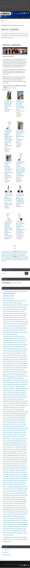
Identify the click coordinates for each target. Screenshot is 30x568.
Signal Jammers (10, 37)
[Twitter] (22, 13)
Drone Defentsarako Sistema (16, 252)
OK (26, 273)
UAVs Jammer (3, 260)
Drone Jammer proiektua (6, 254)
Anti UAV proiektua (20, 251)
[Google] (24, 13)
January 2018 (6, 550)
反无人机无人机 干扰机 (8, 298)
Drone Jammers (14, 254)
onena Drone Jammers (17, 256)
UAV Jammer (25, 259)
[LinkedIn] (28, 13)
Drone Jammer (25, 33)
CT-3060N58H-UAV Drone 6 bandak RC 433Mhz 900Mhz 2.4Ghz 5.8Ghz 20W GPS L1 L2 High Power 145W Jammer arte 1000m (8, 137)
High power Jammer (5, 35)
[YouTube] (26, 13)
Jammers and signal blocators (8, 564)
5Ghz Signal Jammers (14, 33)
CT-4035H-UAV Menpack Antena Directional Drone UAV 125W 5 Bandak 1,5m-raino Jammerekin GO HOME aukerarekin (8, 168)
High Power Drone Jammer (15, 255)
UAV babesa (15, 259)
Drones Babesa (20, 254)
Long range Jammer (12, 35)
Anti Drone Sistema (12, 251)
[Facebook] (20, 13)
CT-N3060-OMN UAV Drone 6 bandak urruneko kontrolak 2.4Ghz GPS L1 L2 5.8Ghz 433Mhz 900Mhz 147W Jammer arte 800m (20, 168)
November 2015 (6, 554)
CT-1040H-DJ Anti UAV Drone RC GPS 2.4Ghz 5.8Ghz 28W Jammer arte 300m (8, 104)
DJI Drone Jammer (7, 252)
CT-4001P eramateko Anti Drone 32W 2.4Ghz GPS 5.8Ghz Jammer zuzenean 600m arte (20, 104)
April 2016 (5, 552)
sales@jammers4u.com (11, 85)
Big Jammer (20, 33)
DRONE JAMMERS (10, 29)
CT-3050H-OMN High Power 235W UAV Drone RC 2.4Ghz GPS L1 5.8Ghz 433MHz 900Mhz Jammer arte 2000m (8, 228)
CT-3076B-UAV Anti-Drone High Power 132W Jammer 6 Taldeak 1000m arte (20, 134)
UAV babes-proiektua (8, 259)
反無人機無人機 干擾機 (8, 295)
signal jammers (4, 37)
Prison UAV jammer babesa (10, 258)
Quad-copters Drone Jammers (22, 35)
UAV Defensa (19, 259)
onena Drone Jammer (8, 256)
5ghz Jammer (6, 251)
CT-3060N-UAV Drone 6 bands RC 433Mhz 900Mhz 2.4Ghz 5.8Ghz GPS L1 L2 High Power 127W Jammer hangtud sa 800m (15, 539)
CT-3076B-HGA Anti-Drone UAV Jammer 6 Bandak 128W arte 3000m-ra (20, 197)
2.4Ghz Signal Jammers (5, 33)
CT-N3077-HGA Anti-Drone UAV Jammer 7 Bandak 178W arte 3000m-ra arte (8, 198)
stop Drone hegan (18, 258)
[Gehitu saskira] (20, 115)
